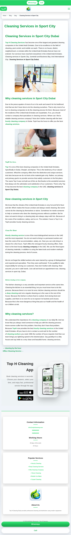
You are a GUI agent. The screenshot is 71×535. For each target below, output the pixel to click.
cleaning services (12, 124)
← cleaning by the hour (12, 348)
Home (4, 15)
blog (15, 15)
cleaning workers (14, 334)
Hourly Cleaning (36, 463)
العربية (3, 9)
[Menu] (69, 8)
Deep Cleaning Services (36, 466)
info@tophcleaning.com (35, 427)
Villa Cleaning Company (36, 470)
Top (6, 167)
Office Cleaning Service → (13, 351)
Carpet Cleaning (36, 479)
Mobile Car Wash (36, 476)
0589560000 (35, 430)
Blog (10, 15)
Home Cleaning (36, 473)
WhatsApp (32, 3)
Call (41, 3)
